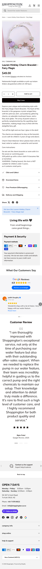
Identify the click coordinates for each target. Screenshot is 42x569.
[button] (1, 304)
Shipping (13, 76)
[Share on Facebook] (13, 202)
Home (4, 17)
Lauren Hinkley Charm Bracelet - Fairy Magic (20, 17)
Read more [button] (12, 311)
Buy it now (21, 100)
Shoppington (10, 564)
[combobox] (21, 10)
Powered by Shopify (19, 564)
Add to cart (28, 94)
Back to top (21, 474)
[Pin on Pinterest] (17, 202)
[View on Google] (5, 299)
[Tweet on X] (9, 202)
